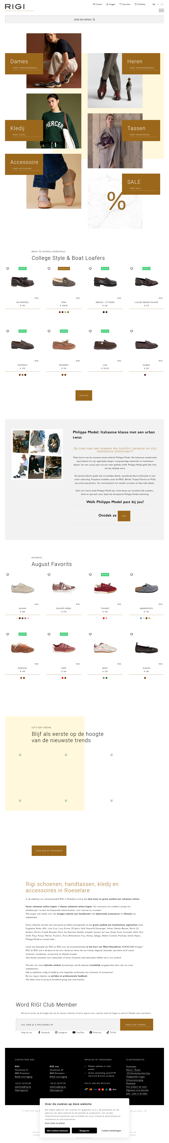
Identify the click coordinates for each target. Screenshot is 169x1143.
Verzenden (131, 1066)
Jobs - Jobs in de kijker (137, 1093)
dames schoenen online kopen (76, 906)
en (162, 4)
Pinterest (97, 1032)
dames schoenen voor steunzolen (46, 957)
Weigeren (84, 1130)
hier (124, 516)
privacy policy (137, 1110)
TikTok (113, 1032)
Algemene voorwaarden (137, 1089)
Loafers (83, 395)
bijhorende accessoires (107, 913)
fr (158, 4)
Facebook (45, 1032)
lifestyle (128, 913)
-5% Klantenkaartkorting (138, 1073)
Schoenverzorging (134, 1079)
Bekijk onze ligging (23, 1076)
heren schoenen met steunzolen (81, 957)
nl (154, 4)
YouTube (80, 1032)
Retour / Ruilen (133, 1069)
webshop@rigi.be (23, 1086)
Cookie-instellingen (111, 1130)
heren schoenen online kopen (41, 906)
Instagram (62, 1032)
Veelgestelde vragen (135, 1076)
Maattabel (130, 1083)
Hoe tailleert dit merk (136, 1086)
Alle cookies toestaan (57, 1130)
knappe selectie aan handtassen (74, 913)
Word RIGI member (135, 1024)
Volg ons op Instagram (49, 850)
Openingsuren (21, 1089)
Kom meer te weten (55, 1123)
